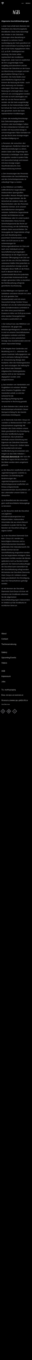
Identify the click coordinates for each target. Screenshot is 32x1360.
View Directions (5, 704)
